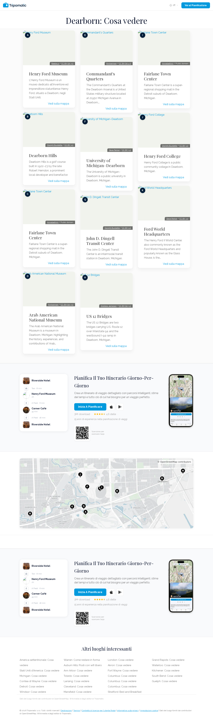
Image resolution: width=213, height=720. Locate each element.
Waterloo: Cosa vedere (165, 665)
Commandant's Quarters (100, 76)
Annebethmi (52, 222)
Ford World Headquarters (157, 231)
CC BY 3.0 (68, 145)
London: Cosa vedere (120, 659)
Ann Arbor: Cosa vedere (78, 670)
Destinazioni (66, 710)
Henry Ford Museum (48, 73)
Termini (76, 710)
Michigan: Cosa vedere (33, 675)
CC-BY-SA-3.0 (67, 305)
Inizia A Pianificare (90, 406)
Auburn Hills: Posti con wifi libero (83, 665)
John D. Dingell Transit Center (100, 241)
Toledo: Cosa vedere (76, 675)
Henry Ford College (162, 156)
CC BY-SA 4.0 (125, 63)
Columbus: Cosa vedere (122, 675)
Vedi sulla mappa (58, 103)
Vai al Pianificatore (196, 5)
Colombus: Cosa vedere (122, 686)
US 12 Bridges (99, 316)
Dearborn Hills (43, 155)
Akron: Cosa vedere (119, 665)
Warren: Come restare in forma (82, 659)
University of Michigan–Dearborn (105, 163)
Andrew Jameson (109, 306)
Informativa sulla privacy (128, 710)
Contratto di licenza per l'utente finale (98, 710)
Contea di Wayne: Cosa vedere (38, 681)
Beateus (55, 63)
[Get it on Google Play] (120, 407)
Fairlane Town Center (42, 235)
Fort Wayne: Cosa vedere (123, 670)
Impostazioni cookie (149, 710)
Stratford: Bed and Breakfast (124, 691)
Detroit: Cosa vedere (32, 686)
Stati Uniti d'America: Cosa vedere (39, 670)
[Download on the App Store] (111, 407)
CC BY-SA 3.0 (67, 63)
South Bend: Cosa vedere (167, 675)
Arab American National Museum (45, 317)
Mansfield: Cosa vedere (77, 691)
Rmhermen (53, 305)
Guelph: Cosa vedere (164, 681)
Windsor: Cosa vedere (33, 691)
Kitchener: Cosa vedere (165, 670)
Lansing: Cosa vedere (76, 681)
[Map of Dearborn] (106, 493)
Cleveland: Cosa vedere (78, 686)
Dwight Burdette (54, 145)
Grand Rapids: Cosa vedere (168, 659)
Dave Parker (114, 150)
